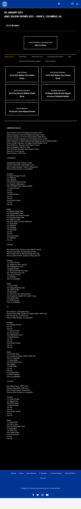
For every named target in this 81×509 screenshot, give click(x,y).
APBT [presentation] (69, 56)
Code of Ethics (70, 473)
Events (21, 473)
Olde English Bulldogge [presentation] (55, 56)
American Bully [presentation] (9, 56)
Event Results (31, 473)
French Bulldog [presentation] (37, 56)
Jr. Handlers (43, 473)
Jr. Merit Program (56, 473)
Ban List (43, 478)
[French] (59, 4)
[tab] (9, 56)
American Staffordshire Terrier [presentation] (29, 61)
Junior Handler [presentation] (50, 61)
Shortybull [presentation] (23, 56)
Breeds (13, 473)
